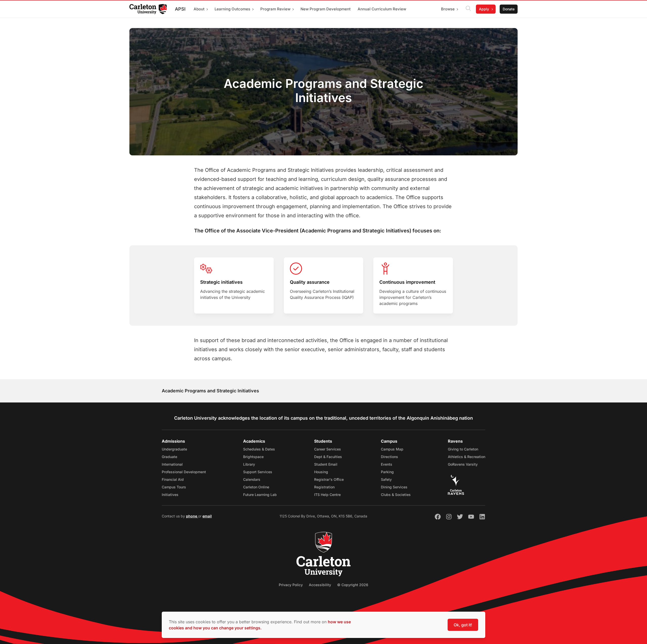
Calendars (251, 479)
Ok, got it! (463, 624)
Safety (386, 479)
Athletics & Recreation (466, 457)
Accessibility (320, 585)
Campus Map (392, 449)
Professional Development (184, 472)
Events (386, 464)
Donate (509, 9)
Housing (321, 472)
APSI (180, 9)
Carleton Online (256, 487)
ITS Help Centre (327, 494)
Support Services (257, 472)
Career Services (327, 449)
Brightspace (253, 457)
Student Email (325, 464)
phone (192, 516)
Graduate (169, 457)
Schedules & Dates (259, 449)
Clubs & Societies (396, 494)
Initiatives (170, 494)
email (207, 516)
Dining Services (394, 487)
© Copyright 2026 (352, 585)
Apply (484, 9)
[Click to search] (468, 9)
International (172, 464)
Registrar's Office (329, 479)
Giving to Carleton (463, 449)
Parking (387, 472)
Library (249, 464)
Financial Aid (173, 479)
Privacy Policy (291, 585)
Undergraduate (174, 449)
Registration (324, 487)
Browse (448, 9)
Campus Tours (174, 487)
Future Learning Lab (260, 494)
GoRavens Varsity (463, 464)
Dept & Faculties (328, 457)
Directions (389, 457)
